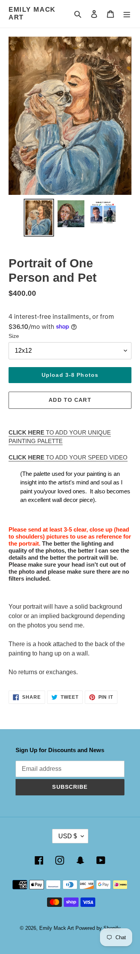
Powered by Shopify (98, 928)
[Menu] (127, 13)
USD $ (67, 836)
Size (14, 336)
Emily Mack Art (32, 13)
